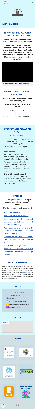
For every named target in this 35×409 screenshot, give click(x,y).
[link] (17, 74)
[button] (2, 2)
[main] (17, 23)
